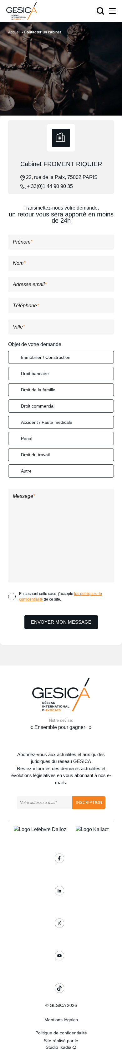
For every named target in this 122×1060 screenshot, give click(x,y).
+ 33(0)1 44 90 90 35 (49, 186)
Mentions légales (61, 1019)
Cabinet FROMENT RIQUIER (61, 164)
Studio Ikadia (59, 1047)
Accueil (14, 32)
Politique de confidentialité (61, 1032)
